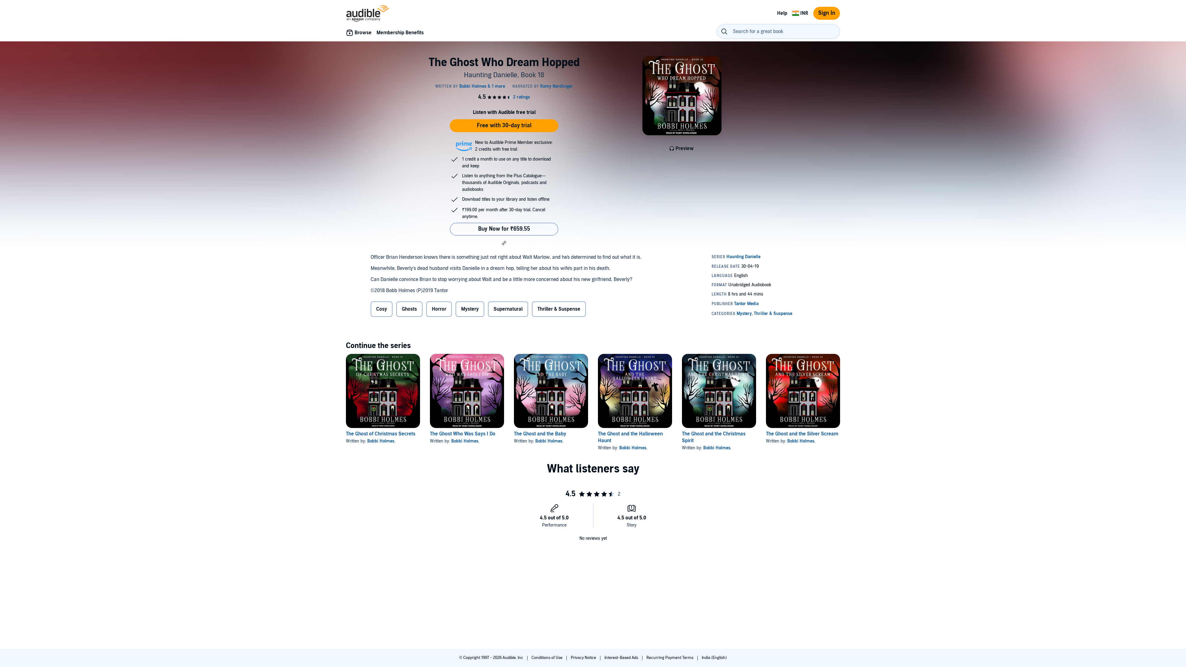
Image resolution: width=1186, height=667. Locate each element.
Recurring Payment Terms (670, 657)
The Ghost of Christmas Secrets (380, 434)
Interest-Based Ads (621, 657)
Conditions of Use (547, 657)
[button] (504, 243)
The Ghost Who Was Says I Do (462, 434)
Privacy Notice (584, 657)
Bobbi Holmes (380, 441)
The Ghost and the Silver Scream (802, 434)
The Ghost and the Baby (540, 434)
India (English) (714, 657)
